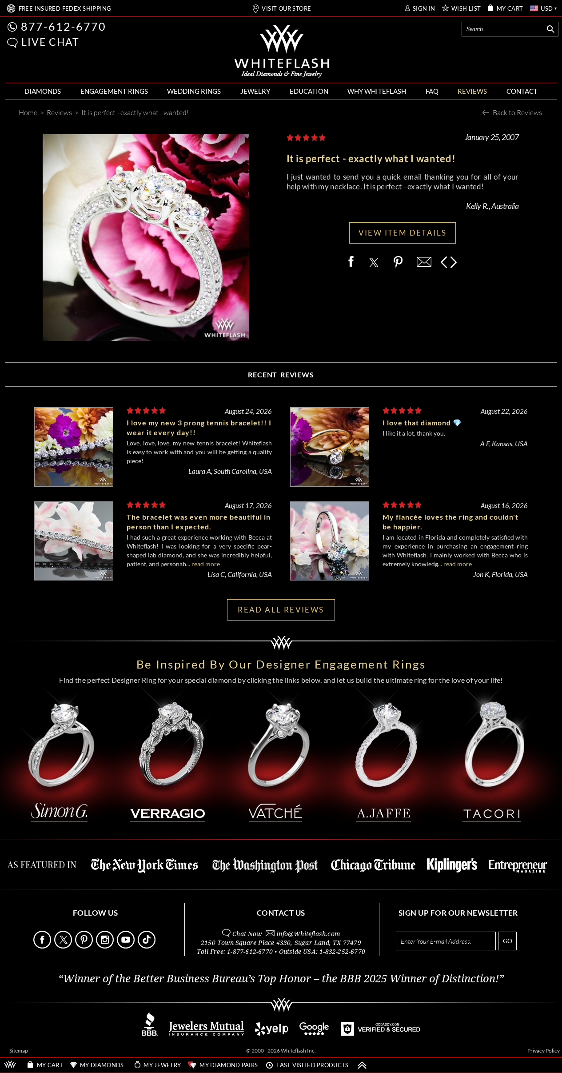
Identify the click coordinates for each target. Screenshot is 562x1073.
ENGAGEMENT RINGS (114, 91)
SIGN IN (424, 8)
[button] (12, 43)
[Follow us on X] (64, 946)
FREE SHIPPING (65, 8)
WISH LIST (466, 8)
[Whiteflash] (281, 51)
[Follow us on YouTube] (126, 946)
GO (507, 941)
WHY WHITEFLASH (376, 91)
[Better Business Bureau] (150, 1033)
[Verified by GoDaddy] (380, 1033)
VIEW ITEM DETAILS (403, 232)
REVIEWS (472, 91)
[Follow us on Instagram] (106, 946)
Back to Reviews (517, 112)
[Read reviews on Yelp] (271, 1033)
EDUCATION (309, 91)
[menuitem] (42, 91)
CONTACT (522, 91)
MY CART (510, 8)
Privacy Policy (543, 1050)
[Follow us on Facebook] (43, 946)
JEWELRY (255, 91)
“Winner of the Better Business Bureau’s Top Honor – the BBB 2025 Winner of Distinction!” (281, 979)
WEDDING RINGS (194, 91)
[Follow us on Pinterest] (85, 946)
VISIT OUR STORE (286, 8)
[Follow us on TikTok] (147, 946)
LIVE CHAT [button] (50, 42)
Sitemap (18, 1050)
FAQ (432, 91)
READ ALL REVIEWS (281, 609)
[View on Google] (314, 1033)
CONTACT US (281, 912)
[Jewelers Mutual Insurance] (206, 1033)
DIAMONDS (42, 91)
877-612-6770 (63, 26)
